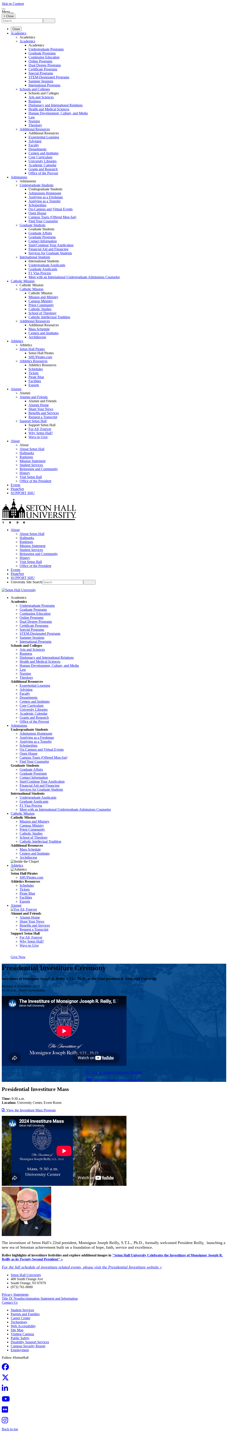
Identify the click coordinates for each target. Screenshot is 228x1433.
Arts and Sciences (41, 97)
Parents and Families (25, 1314)
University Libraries (42, 161)
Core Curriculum (40, 157)
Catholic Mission (23, 281)
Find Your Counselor (43, 221)
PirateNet (17, 489)
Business (34, 101)
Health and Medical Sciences (48, 109)
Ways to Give (38, 437)
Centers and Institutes (43, 153)
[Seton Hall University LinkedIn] (6, 1389)
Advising (34, 141)
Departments (37, 149)
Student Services (31, 465)
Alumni (16, 389)
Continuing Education (43, 57)
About (15, 441)
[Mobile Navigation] (12, 13)
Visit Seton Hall (31, 477)
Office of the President (35, 481)
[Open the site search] (3, 9)
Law (31, 117)
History (25, 473)
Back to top (10, 1429)
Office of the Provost (43, 173)
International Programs (44, 85)
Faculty (33, 145)
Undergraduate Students (36, 185)
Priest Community (41, 305)
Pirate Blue (36, 377)
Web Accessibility (23, 1326)
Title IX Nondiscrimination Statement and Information (40, 1298)
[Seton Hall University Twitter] (7, 1379)
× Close (9, 16)
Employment (20, 1350)
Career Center (20, 1318)
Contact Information (42, 241)
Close (16, 29)
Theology (35, 125)
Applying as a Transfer (44, 201)
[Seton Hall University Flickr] (6, 1411)
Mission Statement (32, 461)
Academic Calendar (42, 165)
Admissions (19, 177)
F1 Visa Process (39, 273)
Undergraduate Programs (46, 49)
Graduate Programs (42, 53)
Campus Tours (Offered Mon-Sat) (52, 217)
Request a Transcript (42, 417)
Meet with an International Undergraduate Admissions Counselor (74, 277)
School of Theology (42, 313)
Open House (37, 213)
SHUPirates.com (40, 357)
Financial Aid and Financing (48, 249)
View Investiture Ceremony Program (115, 1072)
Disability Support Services (30, 1342)
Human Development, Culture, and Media (58, 113)
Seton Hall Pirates (32, 349)
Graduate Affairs (40, 233)
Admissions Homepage (44, 193)
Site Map (17, 1330)
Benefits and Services (43, 413)
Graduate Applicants (42, 269)
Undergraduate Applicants (46, 265)
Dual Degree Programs (44, 65)
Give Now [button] (18, 957)
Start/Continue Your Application (50, 245)
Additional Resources (35, 129)
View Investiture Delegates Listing (116, 1080)
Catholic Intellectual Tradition (49, 317)
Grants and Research (43, 169)
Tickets (33, 373)
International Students (35, 257)
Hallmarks (27, 453)
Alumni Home (38, 405)
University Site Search (26, 582)
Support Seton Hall (33, 421)
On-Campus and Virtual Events (50, 209)
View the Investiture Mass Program (30, 1110)
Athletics (17, 341)
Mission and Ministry (43, 297)
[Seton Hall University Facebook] (7, 1368)
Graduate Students (32, 225)
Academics (18, 33)
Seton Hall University (26, 1275)
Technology (19, 1322)
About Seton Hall (32, 449)
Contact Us (10, 1302)
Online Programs (40, 61)
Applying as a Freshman (45, 197)
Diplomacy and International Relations (55, 105)
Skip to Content (13, 4)
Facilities (34, 381)
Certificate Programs (42, 69)
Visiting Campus (22, 1334)
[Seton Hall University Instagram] (6, 1421)
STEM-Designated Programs (48, 77)
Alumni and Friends (34, 397)
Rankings (26, 457)
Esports (33, 385)
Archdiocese (37, 337)
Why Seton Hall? (40, 433)
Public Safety (20, 1338)
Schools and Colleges (35, 89)
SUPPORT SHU (23, 493)
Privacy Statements (15, 1294)
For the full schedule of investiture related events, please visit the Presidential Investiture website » (82, 1267)
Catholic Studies (39, 309)
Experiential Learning (43, 137)
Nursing (34, 121)
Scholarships (37, 205)
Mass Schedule (39, 329)
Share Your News (40, 409)
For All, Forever (39, 429)
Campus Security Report (28, 1346)
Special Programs (40, 73)
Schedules (35, 369)
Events (15, 485)
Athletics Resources (33, 361)
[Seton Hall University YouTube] (7, 1400)
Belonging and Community (39, 469)
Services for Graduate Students (50, 253)
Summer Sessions (40, 81)
